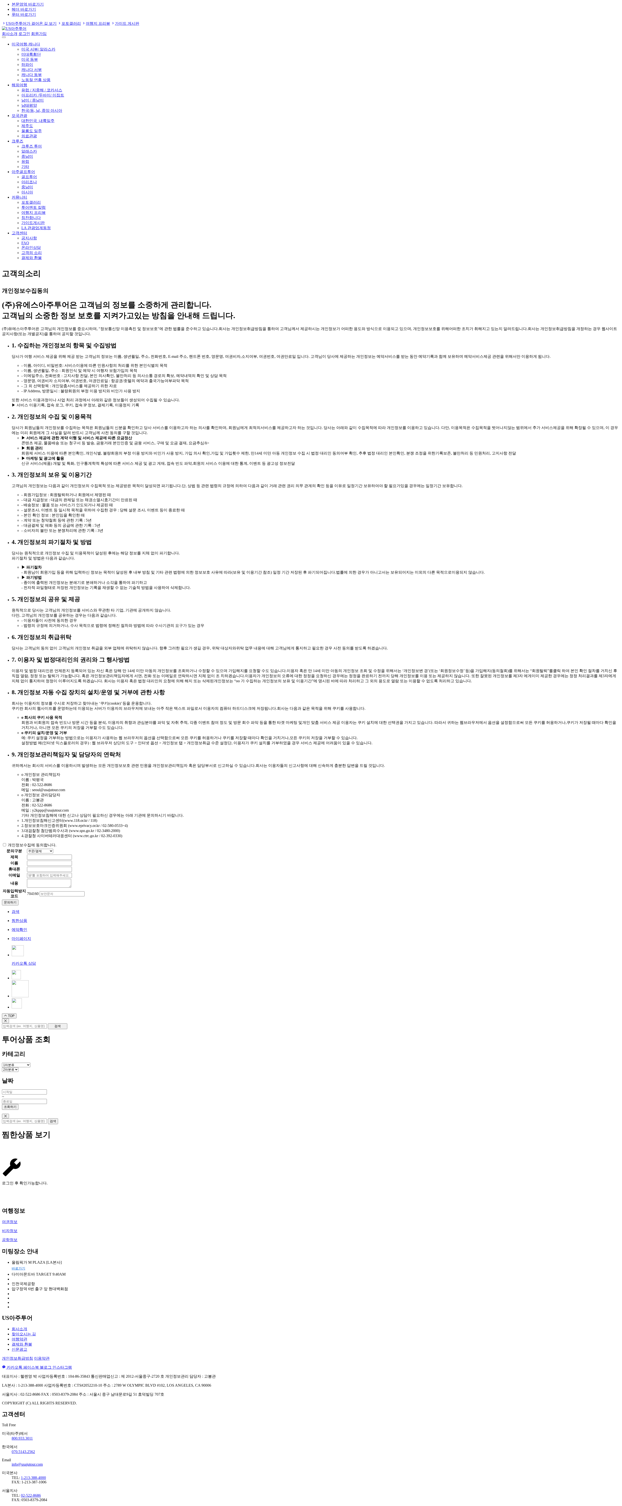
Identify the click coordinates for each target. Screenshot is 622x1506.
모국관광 (19, 116)
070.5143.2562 (23, 1452)
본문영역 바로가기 (28, 4)
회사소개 (9, 34)
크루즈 (17, 141)
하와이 (27, 64)
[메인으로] (14, 28)
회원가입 (39, 34)
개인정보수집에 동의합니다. (32, 845)
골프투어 (29, 177)
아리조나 (29, 182)
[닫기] (5, 1020)
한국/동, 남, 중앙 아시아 (41, 110)
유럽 (25, 161)
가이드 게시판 (127, 23)
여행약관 (19, 1339)
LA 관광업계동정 (36, 228)
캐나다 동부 (31, 75)
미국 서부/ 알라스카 (38, 49)
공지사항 (29, 238)
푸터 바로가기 (24, 14)
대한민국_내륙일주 (37, 121)
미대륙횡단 (31, 54)
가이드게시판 (33, 223)
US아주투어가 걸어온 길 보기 (31, 23)
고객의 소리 (31, 253)
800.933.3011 (22, 1438)
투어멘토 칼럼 (33, 207)
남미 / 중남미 (32, 100)
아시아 (27, 192)
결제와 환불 (31, 258)
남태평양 (29, 105)
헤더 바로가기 (24, 9)
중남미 (27, 156)
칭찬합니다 (31, 218)
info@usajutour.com (27, 1464)
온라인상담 (31, 247)
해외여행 (19, 85)
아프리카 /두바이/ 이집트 (42, 95)
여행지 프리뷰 (98, 23)
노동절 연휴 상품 (36, 80)
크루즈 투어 (31, 146)
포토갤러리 (71, 23)
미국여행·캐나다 (26, 44)
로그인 (24, 34)
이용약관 (42, 1358)
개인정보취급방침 (17, 1358)
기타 (25, 167)
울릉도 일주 (31, 131)
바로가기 (18, 1268)
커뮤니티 (19, 197)
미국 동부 (29, 59)
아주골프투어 (23, 172)
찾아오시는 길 (24, 1334)
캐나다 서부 (31, 70)
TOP (11, 1016)
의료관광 (29, 136)
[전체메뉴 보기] (4, 37)
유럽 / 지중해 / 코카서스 (41, 90)
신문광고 (19, 1349)
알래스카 (29, 151)
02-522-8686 (31, 1495)
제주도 (27, 126)
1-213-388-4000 (33, 1478)
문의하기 (10, 902)
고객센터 (19, 233)
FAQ (25, 243)
